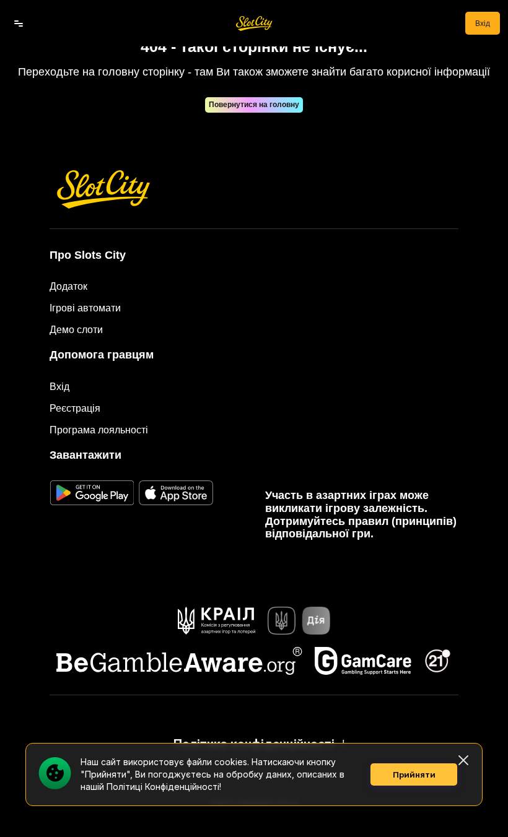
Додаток (68, 286)
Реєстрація (75, 408)
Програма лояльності (99, 430)
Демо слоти (76, 329)
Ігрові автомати (85, 308)
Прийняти (414, 774)
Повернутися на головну (254, 104)
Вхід (482, 23)
